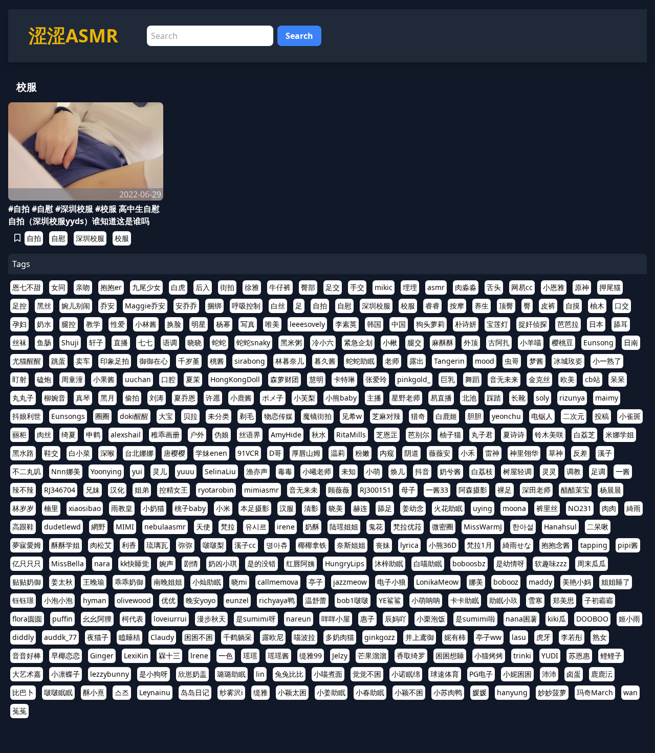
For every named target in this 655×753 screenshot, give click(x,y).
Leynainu (154, 692)
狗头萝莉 (430, 324)
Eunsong (598, 342)
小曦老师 (316, 471)
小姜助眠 (331, 692)
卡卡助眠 (464, 600)
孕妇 (19, 324)
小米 (223, 508)
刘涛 (156, 398)
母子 (408, 490)
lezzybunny (109, 674)
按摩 (457, 306)
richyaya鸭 (277, 600)
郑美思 (563, 600)
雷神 (492, 453)
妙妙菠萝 (552, 692)
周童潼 (72, 379)
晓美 (336, 508)
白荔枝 (482, 471)
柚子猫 (450, 434)
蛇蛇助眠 (360, 361)
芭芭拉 (568, 324)
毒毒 (285, 471)
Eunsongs (68, 416)
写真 (248, 324)
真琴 (83, 398)
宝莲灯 (497, 324)
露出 (416, 361)
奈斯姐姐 (351, 545)
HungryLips (344, 563)
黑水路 (23, 453)
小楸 (390, 342)
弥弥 (185, 545)
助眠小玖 (503, 600)
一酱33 (437, 490)
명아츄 (277, 545)
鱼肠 (44, 342)
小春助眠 (370, 692)
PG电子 (481, 674)
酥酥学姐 (65, 545)
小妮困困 (517, 674)
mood (484, 361)
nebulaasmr (165, 526)
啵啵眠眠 (58, 692)
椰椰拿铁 (312, 545)
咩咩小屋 (335, 619)
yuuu (185, 471)
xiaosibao (85, 508)
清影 (311, 508)
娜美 (476, 582)
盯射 (19, 379)
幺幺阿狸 (97, 619)
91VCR (248, 453)
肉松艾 (101, 545)
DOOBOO (592, 619)
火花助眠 (448, 508)
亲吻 (83, 287)
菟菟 (19, 711)
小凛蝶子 (65, 674)
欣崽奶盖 (192, 674)
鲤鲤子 (611, 655)
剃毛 (246, 416)
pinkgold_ (413, 379)
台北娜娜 (139, 453)
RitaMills (351, 434)
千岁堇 (189, 361)
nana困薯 (521, 619)
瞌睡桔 (129, 637)
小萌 (373, 471)
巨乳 (448, 379)
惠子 (367, 619)
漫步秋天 (211, 619)
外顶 (471, 342)
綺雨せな (517, 545)
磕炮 (44, 379)
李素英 (346, 324)
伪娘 (221, 434)
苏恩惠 (579, 655)
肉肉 (609, 508)
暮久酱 (325, 361)
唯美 (272, 324)
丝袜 (19, 342)
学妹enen (211, 453)
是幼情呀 (510, 563)
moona (514, 508)
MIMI (125, 526)
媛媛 (479, 692)
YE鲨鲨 (390, 600)
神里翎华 (524, 453)
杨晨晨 (610, 490)
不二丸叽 (26, 471)
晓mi (239, 582)
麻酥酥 (442, 342)
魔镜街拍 (317, 416)
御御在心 (153, 361)
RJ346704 (59, 490)
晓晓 (194, 342)
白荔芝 (584, 434)
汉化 (117, 490)
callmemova (277, 582)
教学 (93, 324)
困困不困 (198, 637)
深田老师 (536, 490)
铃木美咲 (549, 434)
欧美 (567, 379)
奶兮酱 (450, 471)
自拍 (34, 238)
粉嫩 (362, 453)
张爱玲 (376, 379)
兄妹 (92, 490)
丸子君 (482, 434)
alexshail (126, 434)
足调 (598, 471)
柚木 (597, 306)
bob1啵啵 (352, 600)
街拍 (227, 287)
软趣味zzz (551, 563)
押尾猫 (610, 287)
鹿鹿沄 (602, 674)
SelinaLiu (220, 471)
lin (260, 674)
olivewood (134, 600)
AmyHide (286, 434)
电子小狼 (391, 582)
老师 (392, 361)
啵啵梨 (213, 545)
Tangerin (449, 361)
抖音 (422, 471)
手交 (357, 287)
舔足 (385, 508)
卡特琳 (344, 379)
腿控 (68, 324)
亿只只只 (26, 563)
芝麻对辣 (386, 416)
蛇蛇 (219, 342)
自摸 (572, 306)
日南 (631, 342)
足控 (19, 306)
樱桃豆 (562, 342)
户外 (197, 434)
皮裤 (548, 306)
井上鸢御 (419, 637)
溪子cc (245, 545)
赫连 (360, 508)
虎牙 (543, 637)
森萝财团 (284, 379)
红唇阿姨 (300, 563)
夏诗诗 (514, 434)
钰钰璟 (23, 600)
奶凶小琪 (222, 563)
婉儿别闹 (75, 306)
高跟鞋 (23, 526)
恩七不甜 (26, 287)
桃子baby (190, 508)
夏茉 (193, 379)
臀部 (308, 287)
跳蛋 (58, 361)
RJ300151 (375, 490)
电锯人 (542, 416)
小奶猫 (153, 508)
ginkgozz (379, 637)
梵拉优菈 (407, 526)
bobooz (505, 582)
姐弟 (142, 490)
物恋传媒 (278, 416)
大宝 (166, 416)
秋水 (319, 434)
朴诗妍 (465, 324)
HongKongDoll (235, 379)
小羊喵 (530, 342)
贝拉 (190, 416)
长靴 (518, 398)
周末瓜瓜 (591, 563)
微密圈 (442, 526)
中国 (398, 324)
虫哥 (512, 361)
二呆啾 (597, 526)
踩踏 (494, 398)
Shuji (70, 342)
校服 (122, 238)
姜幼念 (413, 508)
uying (482, 508)
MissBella (67, 563)
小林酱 (146, 324)
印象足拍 (114, 361)
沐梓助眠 (389, 563)
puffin (62, 619)
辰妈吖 (395, 619)
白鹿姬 (446, 416)
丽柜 (19, 434)
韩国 (374, 324)
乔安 (107, 306)
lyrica (409, 545)
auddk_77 (60, 637)
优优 (168, 600)
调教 (573, 471)
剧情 (191, 563)
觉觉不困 (367, 674)
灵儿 (159, 471)
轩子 (96, 342)
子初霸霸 (598, 600)
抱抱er (111, 287)
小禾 (468, 453)
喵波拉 (304, 637)
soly (542, 398)
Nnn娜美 (65, 471)
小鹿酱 (241, 398)
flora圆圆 (27, 619)
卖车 (83, 361)
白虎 (178, 287)
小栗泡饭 (431, 619)
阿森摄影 (472, 490)
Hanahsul (560, 526)
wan (630, 692)
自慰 (58, 238)
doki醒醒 (134, 416)
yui (137, 471)
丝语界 (249, 434)
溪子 (605, 453)
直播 (121, 342)
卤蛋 (573, 674)
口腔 (168, 379)
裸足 (504, 490)
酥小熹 (93, 692)
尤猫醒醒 (26, 361)
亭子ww (488, 637)
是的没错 (261, 563)
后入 (202, 287)
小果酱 (104, 379)
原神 (582, 287)
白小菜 (79, 453)
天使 (203, 526)
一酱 (623, 471)
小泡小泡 (58, 600)
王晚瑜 (93, 582)
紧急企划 (358, 342)
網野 (98, 526)
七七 (145, 342)
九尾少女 (146, 287)
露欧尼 (272, 637)
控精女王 (173, 490)
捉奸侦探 (532, 324)
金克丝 (539, 379)
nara (102, 563)
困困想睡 (449, 655)
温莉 (338, 453)
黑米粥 (291, 342)
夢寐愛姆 (26, 545)
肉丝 (44, 434)
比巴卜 (23, 692)
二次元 (573, 416)
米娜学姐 (619, 434)
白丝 (278, 306)
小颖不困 (409, 692)
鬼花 (375, 526)
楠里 (51, 508)
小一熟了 (607, 361)
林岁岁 (23, 508)
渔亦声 (257, 471)
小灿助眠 (206, 582)
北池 (469, 398)
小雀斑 (630, 416)
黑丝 (44, 306)
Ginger (102, 655)
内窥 (387, 453)
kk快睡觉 (134, 563)
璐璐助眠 (231, 674)
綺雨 (633, 508)
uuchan (138, 379)
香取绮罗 (411, 655)
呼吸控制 (246, 306)
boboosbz (469, 563)
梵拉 (228, 526)
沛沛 (549, 674)
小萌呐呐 (425, 600)
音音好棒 (26, 655)
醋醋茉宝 (575, 490)
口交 (622, 306)
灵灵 (549, 471)
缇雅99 (310, 655)
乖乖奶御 (129, 582)
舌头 (494, 287)
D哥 (275, 453)
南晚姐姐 (168, 582)
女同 (58, 287)
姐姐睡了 (615, 582)
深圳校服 (90, 238)
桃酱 (217, 361)
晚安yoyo (200, 600)
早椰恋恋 (65, 655)
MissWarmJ (483, 526)
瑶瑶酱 (278, 655)
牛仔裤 (280, 287)
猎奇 (418, 416)
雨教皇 (122, 508)
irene (286, 526)
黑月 (107, 398)
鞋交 (51, 453)
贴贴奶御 (26, 582)
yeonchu (506, 416)
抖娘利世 (26, 416)
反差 (580, 453)
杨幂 (223, 324)
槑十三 (169, 655)
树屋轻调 (517, 471)
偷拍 (132, 398)
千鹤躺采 (237, 637)
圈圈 (102, 416)
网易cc (522, 287)
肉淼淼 (465, 287)
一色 (226, 655)
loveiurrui (170, 619)
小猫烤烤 (488, 655)
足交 (332, 287)
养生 (481, 306)
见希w (352, 416)
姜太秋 (62, 582)
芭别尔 (418, 434)
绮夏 (68, 434)
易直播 (441, 398)
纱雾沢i (231, 692)
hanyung (512, 692)
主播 (374, 398)
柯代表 (132, 619)
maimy (606, 398)
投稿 (602, 416)
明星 (198, 324)
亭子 (316, 582)
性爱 (118, 324)
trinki (522, 655)
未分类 (218, 416)
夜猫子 (97, 637)
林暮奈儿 (289, 361)
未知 (348, 471)
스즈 (122, 692)
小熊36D (442, 545)
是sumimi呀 (256, 619)
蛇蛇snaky (253, 342)
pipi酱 (628, 545)
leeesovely (307, 324)
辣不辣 (23, 490)
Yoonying (106, 471)
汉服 (286, 508)
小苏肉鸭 (447, 692)
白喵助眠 (427, 563)
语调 (170, 342)
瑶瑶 (250, 655)
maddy (540, 582)
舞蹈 (472, 379)
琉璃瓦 (157, 545)
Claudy (162, 637)
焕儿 (397, 471)
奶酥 (312, 526)
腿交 (414, 342)
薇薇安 (439, 453)
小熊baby (341, 398)
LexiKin (136, 655)
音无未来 (504, 379)
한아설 (523, 526)
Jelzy (339, 655)
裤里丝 (547, 508)
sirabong (249, 361)
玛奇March (595, 692)
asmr (436, 287)
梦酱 (536, 361)
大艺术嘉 (26, 674)
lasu (519, 637)
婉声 (166, 563)
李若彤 (571, 637)
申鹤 (93, 434)
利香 (129, 545)
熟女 (600, 637)
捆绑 (214, 306)
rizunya (572, 398)
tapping (593, 545)
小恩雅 (553, 287)
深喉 (107, 453)
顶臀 (506, 306)
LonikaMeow (437, 582)
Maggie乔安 (145, 306)
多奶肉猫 (339, 637)
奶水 (44, 324)
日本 (596, 324)
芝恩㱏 (387, 434)
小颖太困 (292, 692)
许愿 (213, 398)
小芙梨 (304, 398)
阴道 (411, 453)
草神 (556, 453)
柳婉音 (55, 398)
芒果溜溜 (372, 655)
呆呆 (617, 379)
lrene (199, 655)
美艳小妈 (576, 582)
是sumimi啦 (475, 619)
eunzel (237, 600)
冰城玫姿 (568, 361)
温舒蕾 (315, 600)
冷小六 (323, 342)
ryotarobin (216, 490)
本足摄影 (255, 508)
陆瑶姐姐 (344, 526)
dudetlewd (62, 526)
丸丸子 (23, 398)
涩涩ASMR (73, 35)
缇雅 (260, 692)
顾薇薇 (339, 490)
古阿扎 (499, 342)
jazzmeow (350, 582)
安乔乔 (186, 306)
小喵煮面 (328, 674)
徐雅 (252, 287)
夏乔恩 (184, 398)
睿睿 (432, 306)
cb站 (592, 379)
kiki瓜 (557, 619)
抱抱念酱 (555, 545)
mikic (383, 287)
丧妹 (383, 545)
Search (299, 35)
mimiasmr (261, 490)
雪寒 (535, 600)
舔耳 (621, 324)
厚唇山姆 (306, 453)
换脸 (174, 324)
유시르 (256, 526)
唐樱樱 (174, 453)
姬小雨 (629, 619)
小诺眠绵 (405, 674)
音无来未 (303, 490)
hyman (94, 600)
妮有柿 (455, 637)
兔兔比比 (289, 674)
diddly (23, 637)
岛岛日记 (195, 692)
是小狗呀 (153, 674)
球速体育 (444, 674)
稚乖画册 (165, 434)
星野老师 (405, 398)
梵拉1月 (479, 545)
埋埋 (410, 287)
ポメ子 (272, 398)
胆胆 (474, 416)
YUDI (549, 655)
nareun (298, 619)
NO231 (580, 508)
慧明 (316, 379)
